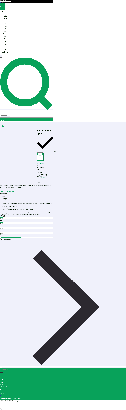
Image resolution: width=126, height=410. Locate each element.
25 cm (39, 170)
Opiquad (19, 401)
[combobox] (2, 2)
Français (3, 2)
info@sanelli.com (2, 392)
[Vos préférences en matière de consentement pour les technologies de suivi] (1, 408)
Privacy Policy (4, 401)
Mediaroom (3, 1)
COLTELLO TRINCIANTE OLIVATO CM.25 (5, 239)
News (5, 1)
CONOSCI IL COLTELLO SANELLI (4, 0)
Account (1, 128)
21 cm (37, 170)
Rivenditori (7, 1)
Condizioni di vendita (9, 401)
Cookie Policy (12, 401)
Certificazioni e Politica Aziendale (5, 380)
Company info (1, 401)
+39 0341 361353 (2, 393)
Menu (1, 122)
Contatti (10, 1)
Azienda (1, 1)
